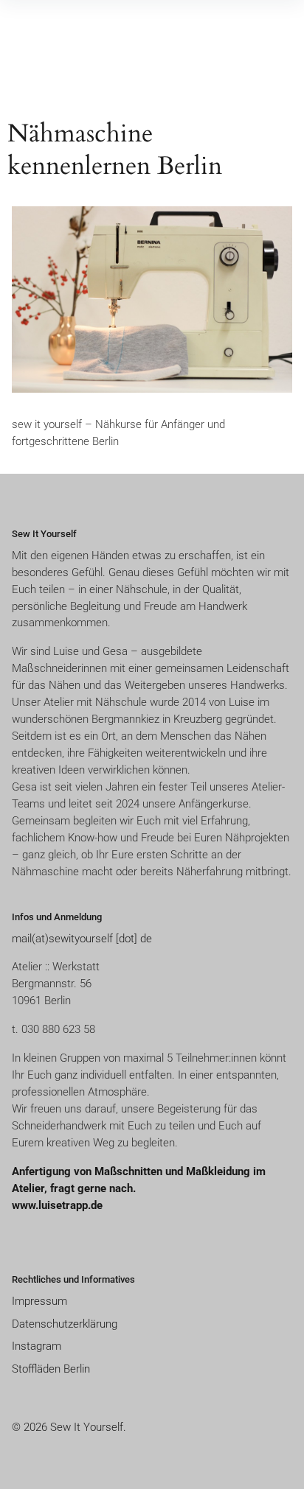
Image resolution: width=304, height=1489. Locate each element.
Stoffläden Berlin (51, 1369)
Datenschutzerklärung (64, 1324)
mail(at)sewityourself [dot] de (82, 938)
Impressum (39, 1301)
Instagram (36, 1346)
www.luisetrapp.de (57, 1205)
